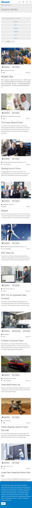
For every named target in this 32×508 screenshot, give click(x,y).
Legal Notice (22, 496)
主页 (2, 5)
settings (3, 500)
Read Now (6, 67)
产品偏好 (16, 31)
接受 (3, 503)
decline (10, 498)
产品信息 (17, 67)
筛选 (9, 41)
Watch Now (17, 331)
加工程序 (16, 28)
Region (15, 38)
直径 (16, 35)
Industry (15, 21)
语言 (16, 25)
